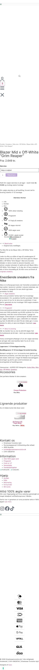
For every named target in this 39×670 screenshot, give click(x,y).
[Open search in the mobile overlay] (19, 76)
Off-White (23, 144)
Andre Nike (31, 367)
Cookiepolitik (15, 469)
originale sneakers (6, 271)
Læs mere (8, 304)
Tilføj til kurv (11, 175)
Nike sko (15, 144)
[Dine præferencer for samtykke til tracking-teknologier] (3, 668)
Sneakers (9, 144)
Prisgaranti (8, 308)
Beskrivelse (8, 243)
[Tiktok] (12, 508)
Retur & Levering (10, 329)
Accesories (7, 372)
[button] (19, 243)
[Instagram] (2, 508)
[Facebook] (7, 508)
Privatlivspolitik (5, 469)
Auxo (10, 665)
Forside (2, 144)
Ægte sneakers (10, 294)
